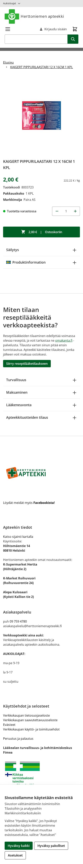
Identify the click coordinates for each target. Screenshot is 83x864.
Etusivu (8, 62)
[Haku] (73, 39)
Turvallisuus (16, 379)
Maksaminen (16, 392)
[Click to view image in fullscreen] (41, 115)
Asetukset (15, 855)
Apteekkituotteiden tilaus (27, 417)
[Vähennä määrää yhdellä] (56, 211)
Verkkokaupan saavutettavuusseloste (30, 720)
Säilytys (12, 249)
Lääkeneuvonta (18, 405)
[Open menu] (8, 29)
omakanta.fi (63, 340)
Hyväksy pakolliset (51, 846)
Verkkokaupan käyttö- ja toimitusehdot (31, 729)
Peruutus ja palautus (18, 738)
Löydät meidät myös (29, 503)
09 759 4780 (18, 621)
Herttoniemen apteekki (42, 16)
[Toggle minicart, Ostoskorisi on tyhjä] (74, 29)
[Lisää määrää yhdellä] (75, 211)
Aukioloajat (9, 3)
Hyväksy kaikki (19, 846)
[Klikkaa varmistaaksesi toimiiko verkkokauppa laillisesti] (41, 775)
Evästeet (9, 725)
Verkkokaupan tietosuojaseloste (26, 715)
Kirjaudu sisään (55, 29)
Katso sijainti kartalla (18, 537)
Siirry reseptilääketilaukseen (27, 363)
